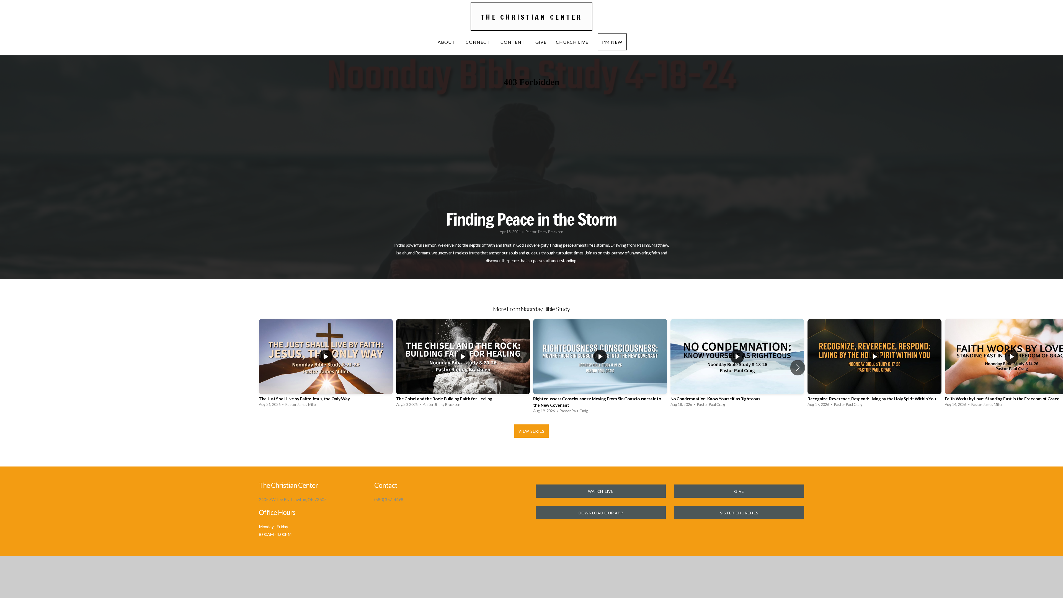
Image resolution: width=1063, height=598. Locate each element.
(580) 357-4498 (388, 499)
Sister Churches (739, 512)
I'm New (612, 42)
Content (513, 42)
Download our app (600, 512)
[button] (797, 368)
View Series (531, 431)
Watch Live (600, 491)
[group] (326, 364)
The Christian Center (531, 17)
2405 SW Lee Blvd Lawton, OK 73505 (293, 499)
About (447, 42)
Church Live (572, 42)
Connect (478, 42)
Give (541, 42)
